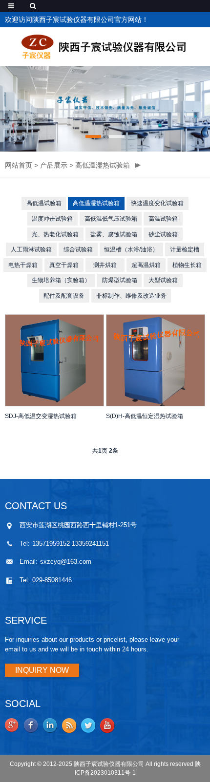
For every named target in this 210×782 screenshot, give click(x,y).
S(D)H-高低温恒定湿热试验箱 (144, 416)
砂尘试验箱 (163, 234)
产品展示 (53, 165)
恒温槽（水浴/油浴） (131, 249)
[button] (93, 136)
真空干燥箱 (64, 265)
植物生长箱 (187, 265)
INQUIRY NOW (42, 670)
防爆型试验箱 (119, 280)
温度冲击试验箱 (52, 218)
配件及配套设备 (63, 295)
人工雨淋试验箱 (31, 249)
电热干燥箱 (23, 265)
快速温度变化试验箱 (157, 203)
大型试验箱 (163, 280)
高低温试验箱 (44, 203)
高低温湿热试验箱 (102, 165)
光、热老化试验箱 (55, 234)
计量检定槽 (184, 249)
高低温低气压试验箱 (110, 218)
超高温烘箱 (146, 265)
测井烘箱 (105, 265)
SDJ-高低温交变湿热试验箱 (41, 416)
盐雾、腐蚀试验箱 (113, 234)
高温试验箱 (163, 218)
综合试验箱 (78, 249)
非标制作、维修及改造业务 (131, 295)
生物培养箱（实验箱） (61, 280)
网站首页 (18, 165)
